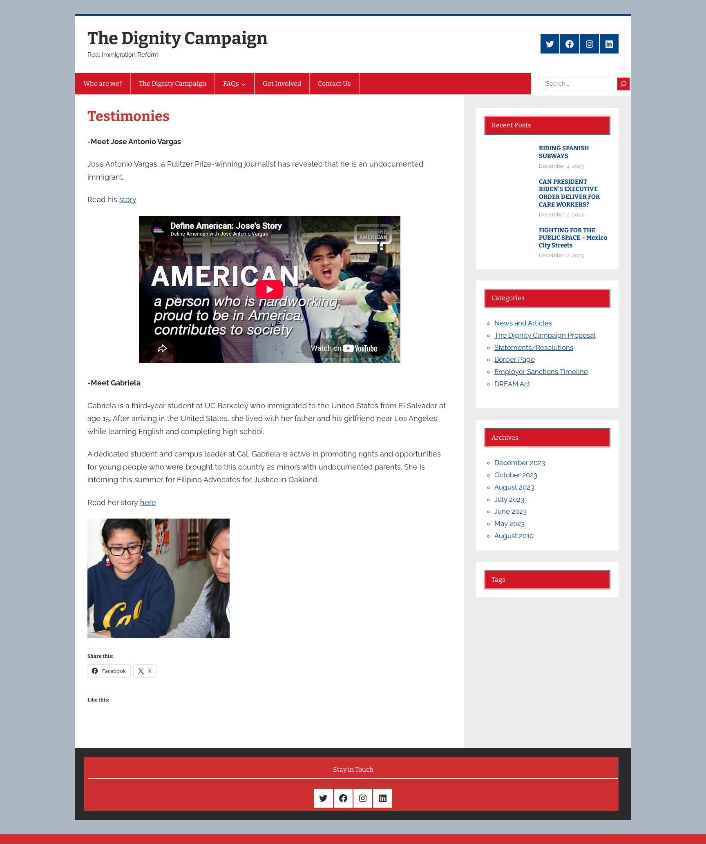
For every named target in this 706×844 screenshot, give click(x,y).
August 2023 (514, 487)
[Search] (623, 84)
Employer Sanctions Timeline (541, 371)
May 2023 (509, 523)
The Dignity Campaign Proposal (545, 335)
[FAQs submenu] (243, 83)
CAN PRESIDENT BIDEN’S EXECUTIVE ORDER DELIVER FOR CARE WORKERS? (569, 193)
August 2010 (514, 536)
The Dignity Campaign (177, 38)
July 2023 (509, 499)
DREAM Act (512, 384)
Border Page (514, 359)
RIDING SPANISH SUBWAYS (564, 152)
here (148, 502)
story (127, 199)
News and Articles (523, 323)
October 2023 (515, 475)
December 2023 (519, 463)
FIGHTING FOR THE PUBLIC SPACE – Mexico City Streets (573, 238)
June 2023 (510, 511)
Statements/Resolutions (533, 347)
